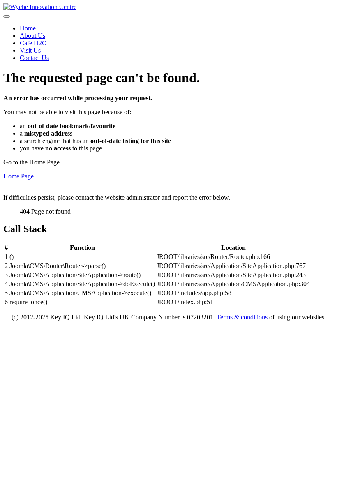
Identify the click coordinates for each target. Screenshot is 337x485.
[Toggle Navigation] (6, 16)
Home (28, 28)
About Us (32, 35)
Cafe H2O (33, 42)
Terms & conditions (242, 317)
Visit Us (30, 50)
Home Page (18, 176)
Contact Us (34, 57)
